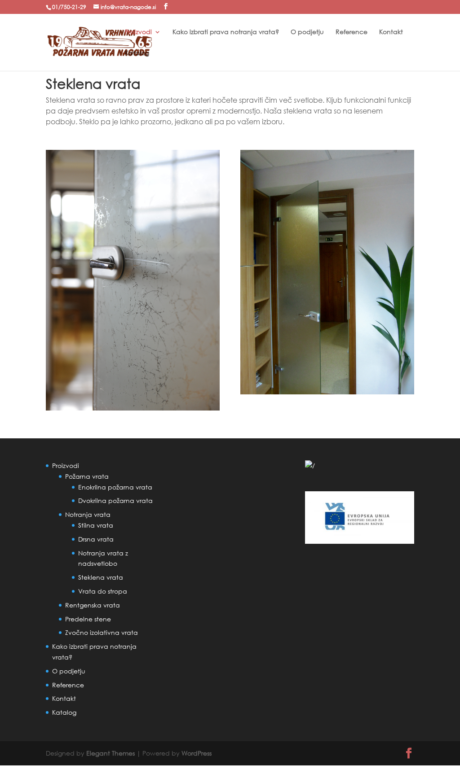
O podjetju (307, 32)
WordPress (196, 753)
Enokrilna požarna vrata (115, 487)
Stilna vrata (95, 525)
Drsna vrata (96, 539)
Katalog (137, 53)
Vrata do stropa (102, 591)
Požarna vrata (87, 476)
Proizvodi (138, 32)
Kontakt (391, 32)
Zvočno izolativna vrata (101, 632)
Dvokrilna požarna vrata (115, 500)
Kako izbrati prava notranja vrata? (225, 32)
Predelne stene (88, 619)
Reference (351, 32)
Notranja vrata (88, 514)
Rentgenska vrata (92, 605)
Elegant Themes (110, 753)
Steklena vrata (100, 577)
